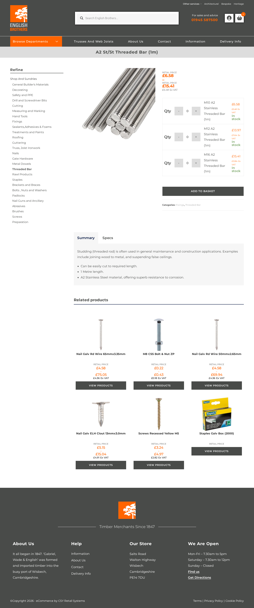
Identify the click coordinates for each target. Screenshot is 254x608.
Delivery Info (81, 574)
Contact (77, 567)
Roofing (17, 137)
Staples (17, 179)
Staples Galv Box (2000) (216, 433)
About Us (78, 560)
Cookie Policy (234, 600)
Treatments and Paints (28, 132)
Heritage (239, 3)
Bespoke (226, 3)
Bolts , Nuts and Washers (29, 190)
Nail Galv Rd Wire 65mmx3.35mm (100, 354)
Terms (197, 600)
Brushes (18, 211)
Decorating (20, 90)
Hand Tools (19, 116)
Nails (15, 153)
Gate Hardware (22, 158)
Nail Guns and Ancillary (28, 200)
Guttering (19, 142)
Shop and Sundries (23, 78)
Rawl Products (22, 174)
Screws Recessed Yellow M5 (158, 433)
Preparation (20, 222)
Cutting (17, 105)
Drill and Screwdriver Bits (29, 100)
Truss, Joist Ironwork (26, 148)
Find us (193, 572)
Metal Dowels (21, 163)
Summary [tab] (86, 238)
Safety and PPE (22, 95)
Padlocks (18, 195)
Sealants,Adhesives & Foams (31, 127)
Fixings (180, 204)
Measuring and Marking (28, 111)
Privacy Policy (213, 600)
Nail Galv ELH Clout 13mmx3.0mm (101, 433)
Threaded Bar (193, 204)
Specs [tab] (107, 238)
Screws (17, 216)
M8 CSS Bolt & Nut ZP (159, 354)
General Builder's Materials (30, 84)
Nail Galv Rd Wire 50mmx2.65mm (216, 354)
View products (101, 385)
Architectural (211, 3)
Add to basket (203, 191)
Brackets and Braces (26, 185)
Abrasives (18, 206)
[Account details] (229, 18)
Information (80, 554)
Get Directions (199, 578)
